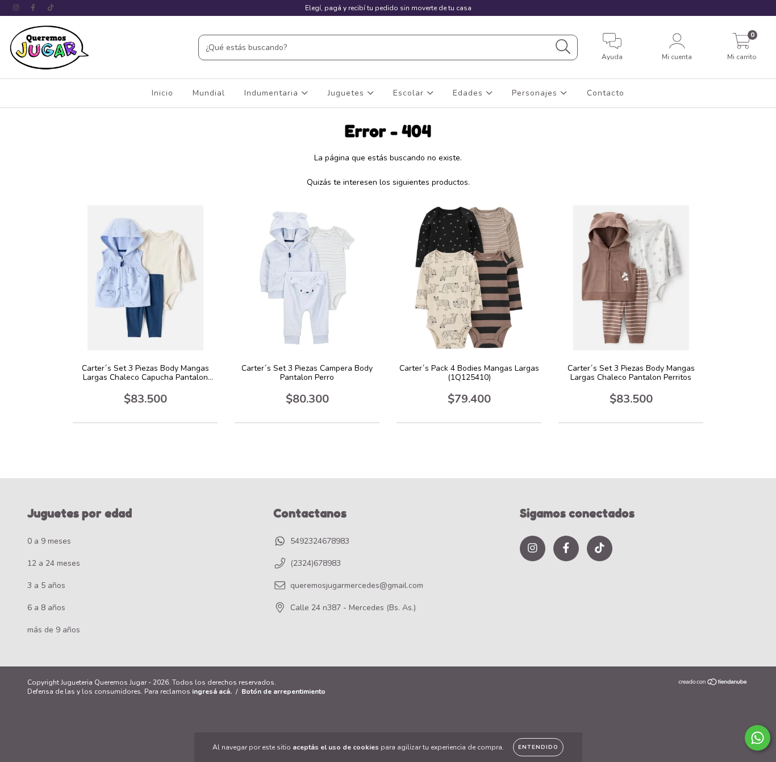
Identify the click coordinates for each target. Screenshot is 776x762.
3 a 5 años (46, 585)
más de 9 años (53, 629)
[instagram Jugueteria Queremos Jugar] (17, 7)
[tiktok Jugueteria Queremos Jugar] (50, 7)
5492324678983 (319, 541)
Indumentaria (272, 93)
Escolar (410, 93)
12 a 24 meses (53, 563)
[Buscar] (563, 47)
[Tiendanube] (713, 683)
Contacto (605, 93)
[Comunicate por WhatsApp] (757, 738)
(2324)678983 (315, 563)
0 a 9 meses (49, 541)
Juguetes (347, 93)
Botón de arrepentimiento (283, 691)
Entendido (538, 747)
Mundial (209, 93)
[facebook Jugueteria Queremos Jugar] (34, 7)
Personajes (536, 93)
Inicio (162, 93)
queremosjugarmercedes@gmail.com (356, 585)
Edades (469, 93)
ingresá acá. (212, 691)
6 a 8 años (46, 607)
